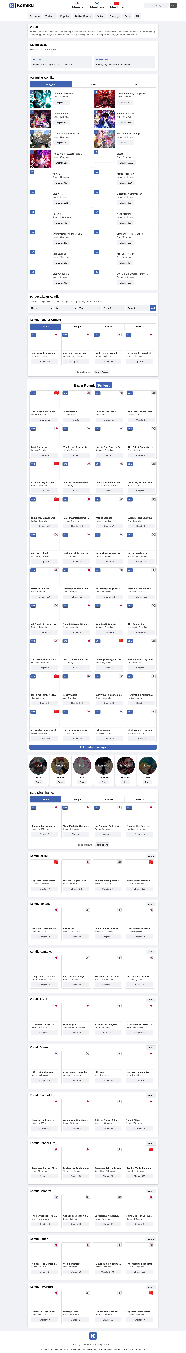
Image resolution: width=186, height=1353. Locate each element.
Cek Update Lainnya (93, 747)
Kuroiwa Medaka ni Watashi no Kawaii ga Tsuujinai (108, 976)
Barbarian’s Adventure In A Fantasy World (109, 553)
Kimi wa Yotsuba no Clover (76, 353)
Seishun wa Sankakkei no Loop (76, 1167)
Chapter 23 (141, 667)
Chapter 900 (61, 123)
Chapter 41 (108, 1128)
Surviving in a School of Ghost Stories (109, 694)
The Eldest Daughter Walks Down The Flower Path (141, 447)
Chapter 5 (76, 1128)
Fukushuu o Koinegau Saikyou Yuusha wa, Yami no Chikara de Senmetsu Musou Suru (108, 1263)
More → (151, 856)
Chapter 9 (44, 703)
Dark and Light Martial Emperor (76, 553)
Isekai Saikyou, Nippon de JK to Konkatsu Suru (76, 624)
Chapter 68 (109, 561)
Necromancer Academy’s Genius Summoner (139, 976)
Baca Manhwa (73, 1349)
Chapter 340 (77, 703)
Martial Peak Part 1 (126, 173)
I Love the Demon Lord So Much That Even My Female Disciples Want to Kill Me (44, 730)
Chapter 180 (61, 263)
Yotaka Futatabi (72, 1263)
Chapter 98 (139, 1032)
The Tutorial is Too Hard (139, 1263)
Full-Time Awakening (63, 93)
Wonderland (70, 411)
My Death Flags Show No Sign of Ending (44, 1311)
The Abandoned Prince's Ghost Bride (109, 482)
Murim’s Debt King (138, 553)
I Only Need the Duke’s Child (76, 1072)
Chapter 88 (125, 103)
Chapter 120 (139, 889)
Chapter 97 (45, 561)
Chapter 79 (44, 889)
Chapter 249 (108, 889)
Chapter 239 (44, 597)
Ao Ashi (56, 173)
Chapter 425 (139, 1176)
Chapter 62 (77, 597)
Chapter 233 (108, 984)
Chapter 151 (109, 597)
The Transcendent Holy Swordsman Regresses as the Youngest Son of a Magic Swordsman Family (141, 411)
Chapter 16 (141, 561)
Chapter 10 (139, 834)
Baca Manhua (88, 1349)
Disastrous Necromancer (129, 193)
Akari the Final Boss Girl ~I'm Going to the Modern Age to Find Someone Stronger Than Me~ (76, 659)
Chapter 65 (77, 561)
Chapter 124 (61, 163)
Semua (45, 326)
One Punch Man (61, 273)
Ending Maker (70, 1311)
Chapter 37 (77, 738)
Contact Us (140, 1349)
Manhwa (108, 326)
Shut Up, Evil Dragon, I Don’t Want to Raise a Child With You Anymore (132, 273)
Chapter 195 (125, 243)
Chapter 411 (125, 123)
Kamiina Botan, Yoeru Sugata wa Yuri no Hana (109, 624)
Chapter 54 (108, 1080)
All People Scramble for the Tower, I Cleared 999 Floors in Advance (44, 624)
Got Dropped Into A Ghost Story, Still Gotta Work (76, 1215)
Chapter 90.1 (140, 361)
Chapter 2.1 (107, 937)
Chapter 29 (109, 490)
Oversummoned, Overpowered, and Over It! (132, 93)
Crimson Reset (103, 730)
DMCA (99, 1349)
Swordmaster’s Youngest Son (67, 233)
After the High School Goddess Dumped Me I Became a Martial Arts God (44, 482)
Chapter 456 (44, 361)
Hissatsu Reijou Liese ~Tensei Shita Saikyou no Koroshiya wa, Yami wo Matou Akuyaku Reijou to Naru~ (76, 880)
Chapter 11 (45, 420)
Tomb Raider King (126, 113)
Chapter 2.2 (76, 889)
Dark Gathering (39, 447)
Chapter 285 (139, 1272)
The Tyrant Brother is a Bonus (76, 447)
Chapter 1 (76, 834)
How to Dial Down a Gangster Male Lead (109, 447)
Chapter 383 (61, 183)
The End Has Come (106, 411)
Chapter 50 (109, 455)
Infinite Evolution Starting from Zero (139, 880)
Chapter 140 (44, 738)
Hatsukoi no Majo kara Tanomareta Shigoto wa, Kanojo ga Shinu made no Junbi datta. (139, 1072)
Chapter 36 (77, 455)
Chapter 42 (141, 455)
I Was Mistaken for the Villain (139, 928)
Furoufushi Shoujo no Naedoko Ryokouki (108, 1024)
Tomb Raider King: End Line (141, 659)
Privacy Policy (126, 1349)
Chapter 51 (45, 455)
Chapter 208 (61, 243)
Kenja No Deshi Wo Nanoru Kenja (44, 928)
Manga (77, 326)
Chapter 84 (76, 1320)
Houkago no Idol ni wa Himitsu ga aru (76, 588)
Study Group (70, 694)
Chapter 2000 (126, 183)
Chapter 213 (139, 984)
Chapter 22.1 (108, 1032)
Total (135, 84)
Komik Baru (102, 844)
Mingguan (51, 84)
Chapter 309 (61, 283)
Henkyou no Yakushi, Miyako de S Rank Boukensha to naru (108, 353)
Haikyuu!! (57, 213)
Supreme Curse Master (43, 880)
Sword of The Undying (140, 517)
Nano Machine (124, 213)
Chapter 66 (109, 703)
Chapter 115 (44, 490)
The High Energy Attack (109, 659)
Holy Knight (69, 1024)
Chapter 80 (109, 667)
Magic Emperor (60, 113)
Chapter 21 (141, 420)
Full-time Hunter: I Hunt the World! (44, 694)
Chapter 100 (76, 361)
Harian (93, 84)
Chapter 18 (76, 984)
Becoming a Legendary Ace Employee (109, 588)
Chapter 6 (77, 420)
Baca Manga (59, 1349)
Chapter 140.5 (108, 1272)
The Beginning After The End (108, 880)
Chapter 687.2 (126, 163)
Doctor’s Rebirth (40, 588)
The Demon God (136, 624)
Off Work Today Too (42, 1072)
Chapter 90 (125, 263)
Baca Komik (46, 1349)
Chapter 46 (141, 632)
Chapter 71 (109, 526)
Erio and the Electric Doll (139, 825)
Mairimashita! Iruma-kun (44, 353)
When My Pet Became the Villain (141, 482)
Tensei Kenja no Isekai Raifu (139, 353)
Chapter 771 (44, 526)
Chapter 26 (45, 667)
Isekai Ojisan (133, 1120)
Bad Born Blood (39, 553)
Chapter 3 (109, 632)
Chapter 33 (44, 984)
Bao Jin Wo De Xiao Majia (139, 1167)
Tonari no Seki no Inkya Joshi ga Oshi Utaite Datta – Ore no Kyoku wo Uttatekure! (108, 1167)
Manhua (140, 326)
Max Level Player (125, 253)
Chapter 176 (61, 143)
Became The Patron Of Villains (76, 482)
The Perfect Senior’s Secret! (44, 1215)
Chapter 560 (125, 143)
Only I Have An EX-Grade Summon (76, 730)
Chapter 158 (61, 103)
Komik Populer (102, 372)
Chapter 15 (77, 632)
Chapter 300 (125, 203)
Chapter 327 (125, 223)
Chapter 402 (61, 223)
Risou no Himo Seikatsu (139, 1024)
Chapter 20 (139, 937)
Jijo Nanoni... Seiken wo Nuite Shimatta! (108, 825)
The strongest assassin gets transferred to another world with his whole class (68, 153)
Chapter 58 (109, 738)
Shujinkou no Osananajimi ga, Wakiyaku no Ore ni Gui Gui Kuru (141, 730)
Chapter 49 (108, 361)
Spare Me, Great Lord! (43, 517)
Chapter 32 (76, 1224)
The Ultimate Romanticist (44, 659)
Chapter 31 (141, 490)
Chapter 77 (109, 420)
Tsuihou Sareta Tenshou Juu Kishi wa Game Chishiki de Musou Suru (68, 133)
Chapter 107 (125, 283)
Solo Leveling (59, 253)
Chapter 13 (76, 1176)
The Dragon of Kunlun (43, 411)
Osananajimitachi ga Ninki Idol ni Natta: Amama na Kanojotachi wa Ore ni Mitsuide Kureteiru (76, 1120)
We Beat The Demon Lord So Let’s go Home (44, 1263)
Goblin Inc (68, 928)
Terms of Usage (111, 1349)
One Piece (58, 193)
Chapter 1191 (62, 203)
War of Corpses (104, 517)
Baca (38, 782)
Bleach (120, 153)
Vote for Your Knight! (74, 976)
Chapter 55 (44, 1080)
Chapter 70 (45, 632)
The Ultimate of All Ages (129, 133)
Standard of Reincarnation (130, 233)
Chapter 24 (141, 526)
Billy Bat (99, 1072)
